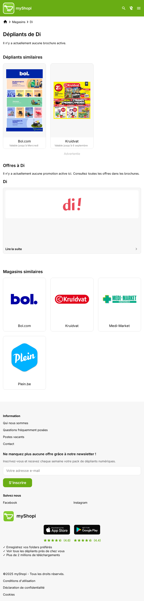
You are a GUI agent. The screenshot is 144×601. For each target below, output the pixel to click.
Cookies (9, 594)
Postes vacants (13, 437)
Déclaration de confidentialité (23, 587)
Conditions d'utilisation (19, 581)
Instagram (80, 502)
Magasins (18, 22)
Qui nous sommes (15, 423)
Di (31, 22)
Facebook (10, 502)
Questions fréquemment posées (25, 430)
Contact (8, 444)
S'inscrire (17, 482)
